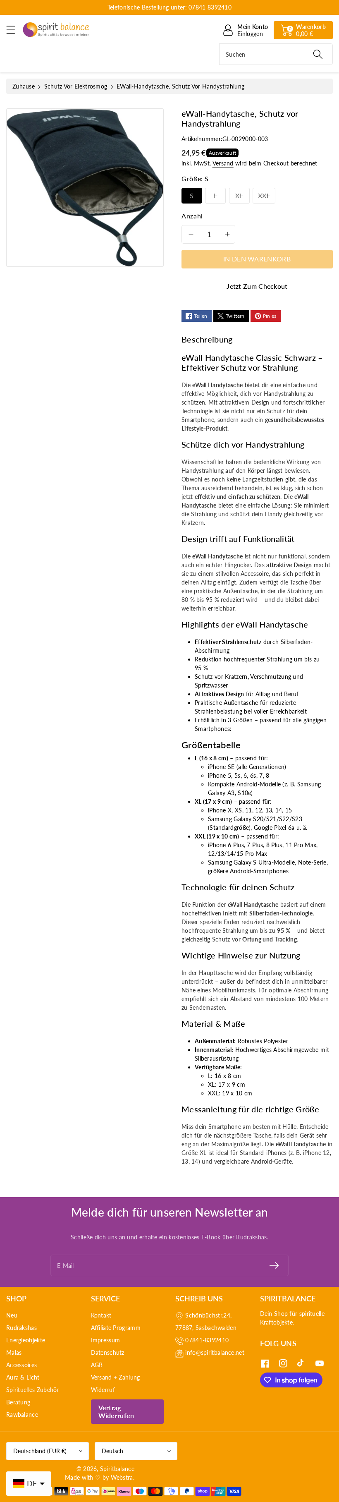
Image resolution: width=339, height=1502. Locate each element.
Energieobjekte (25, 1340)
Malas (14, 1352)
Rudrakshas (21, 1327)
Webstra (122, 1477)
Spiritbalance (117, 1468)
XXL (264, 195)
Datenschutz (107, 1352)
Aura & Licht (23, 1377)
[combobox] (276, 54)
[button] (14, 29)
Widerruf (103, 1389)
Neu (11, 1315)
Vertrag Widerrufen (116, 1411)
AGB (97, 1364)
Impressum (105, 1340)
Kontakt (101, 1315)
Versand (223, 163)
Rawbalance (22, 1414)
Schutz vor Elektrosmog (75, 86)
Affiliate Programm (116, 1327)
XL (239, 195)
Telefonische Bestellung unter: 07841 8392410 (169, 7)
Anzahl (192, 216)
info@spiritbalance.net (214, 1352)
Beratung (18, 1402)
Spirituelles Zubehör (32, 1389)
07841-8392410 (207, 1340)
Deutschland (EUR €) (40, 1450)
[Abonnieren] (274, 1265)
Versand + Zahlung (115, 1377)
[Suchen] (317, 54)
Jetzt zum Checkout (257, 286)
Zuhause (23, 86)
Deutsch (112, 1450)
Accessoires (21, 1364)
